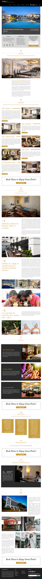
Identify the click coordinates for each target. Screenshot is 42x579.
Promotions (23, 4)
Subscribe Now (33, 45)
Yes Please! (38, 575)
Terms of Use (23, 572)
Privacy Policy (23, 573)
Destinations (14, 4)
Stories (19, 4)
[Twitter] (34, 4)
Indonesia (10, 32)
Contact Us (23, 571)
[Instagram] (32, 4)
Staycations (16, 573)
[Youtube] (33, 4)
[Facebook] (31, 4)
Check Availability (4, 120)
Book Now (21, 182)
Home (10, 4)
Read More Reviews (11, 42)
